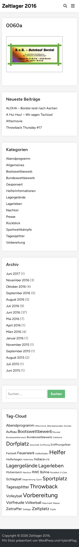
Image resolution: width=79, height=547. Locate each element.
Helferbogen (14, 459)
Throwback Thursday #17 (24, 127)
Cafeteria (57, 437)
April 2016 (13, 325)
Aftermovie (14, 121)
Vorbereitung (15, 242)
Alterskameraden (55, 426)
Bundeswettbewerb (20, 178)
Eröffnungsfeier (61, 444)
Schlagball (13, 479)
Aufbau (11, 432)
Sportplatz (55, 478)
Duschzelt (34, 445)
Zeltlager (27, 509)
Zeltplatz (40, 508)
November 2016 (17, 280)
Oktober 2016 (16, 287)
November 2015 (17, 345)
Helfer (57, 452)
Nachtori (12, 210)
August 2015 (15, 357)
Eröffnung (45, 445)
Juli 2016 (12, 306)
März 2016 (13, 332)
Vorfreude (15, 502)
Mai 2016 (12, 319)
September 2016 (18, 293)
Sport (39, 479)
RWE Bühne (40, 472)
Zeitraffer (14, 509)
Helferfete (28, 459)
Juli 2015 (12, 364)
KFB (47, 459)
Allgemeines (15, 165)
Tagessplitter (15, 236)
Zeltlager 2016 (19, 6)
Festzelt (11, 453)
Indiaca (39, 459)
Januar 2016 (14, 338)
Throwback (44, 486)
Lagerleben (14, 204)
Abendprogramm (18, 158)
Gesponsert (14, 184)
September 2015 (18, 351)
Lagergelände (16, 197)
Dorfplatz (17, 443)
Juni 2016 (13, 312)
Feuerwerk (25, 453)
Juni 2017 (13, 274)
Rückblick (13, 223)
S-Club (63, 472)
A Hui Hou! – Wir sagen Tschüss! (29, 115)
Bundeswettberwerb (16, 437)
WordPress (45, 540)
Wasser (56, 503)
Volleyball (14, 496)
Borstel (56, 432)
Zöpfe (53, 509)
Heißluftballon (41, 453)
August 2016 (15, 299)
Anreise (67, 426)
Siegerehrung (28, 479)
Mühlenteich (14, 472)
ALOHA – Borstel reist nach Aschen (31, 108)
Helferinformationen (21, 191)
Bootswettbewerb (19, 171)
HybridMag (68, 540)
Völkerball (33, 502)
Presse (10, 217)
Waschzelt (47, 503)
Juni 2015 (13, 370)
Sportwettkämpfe (19, 229)
